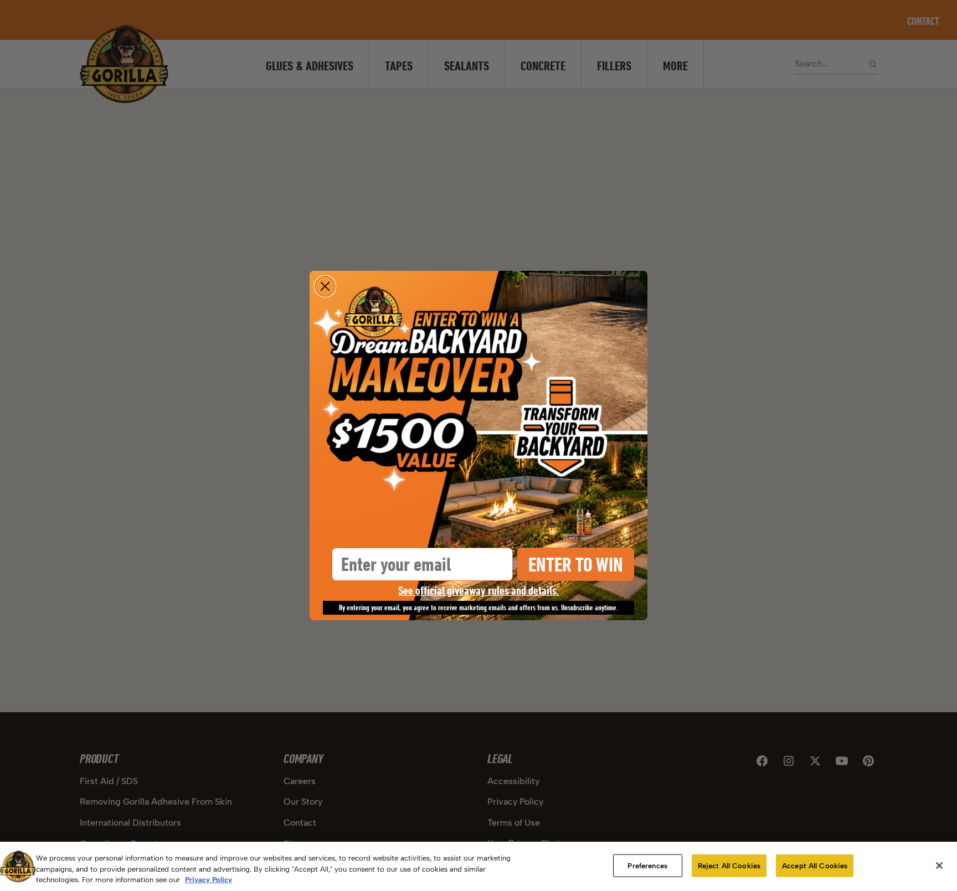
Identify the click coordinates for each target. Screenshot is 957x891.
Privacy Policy (208, 879)
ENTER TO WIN (575, 564)
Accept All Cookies (814, 865)
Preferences (647, 865)
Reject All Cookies (729, 865)
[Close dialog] (325, 286)
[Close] (939, 865)
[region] (478, 866)
